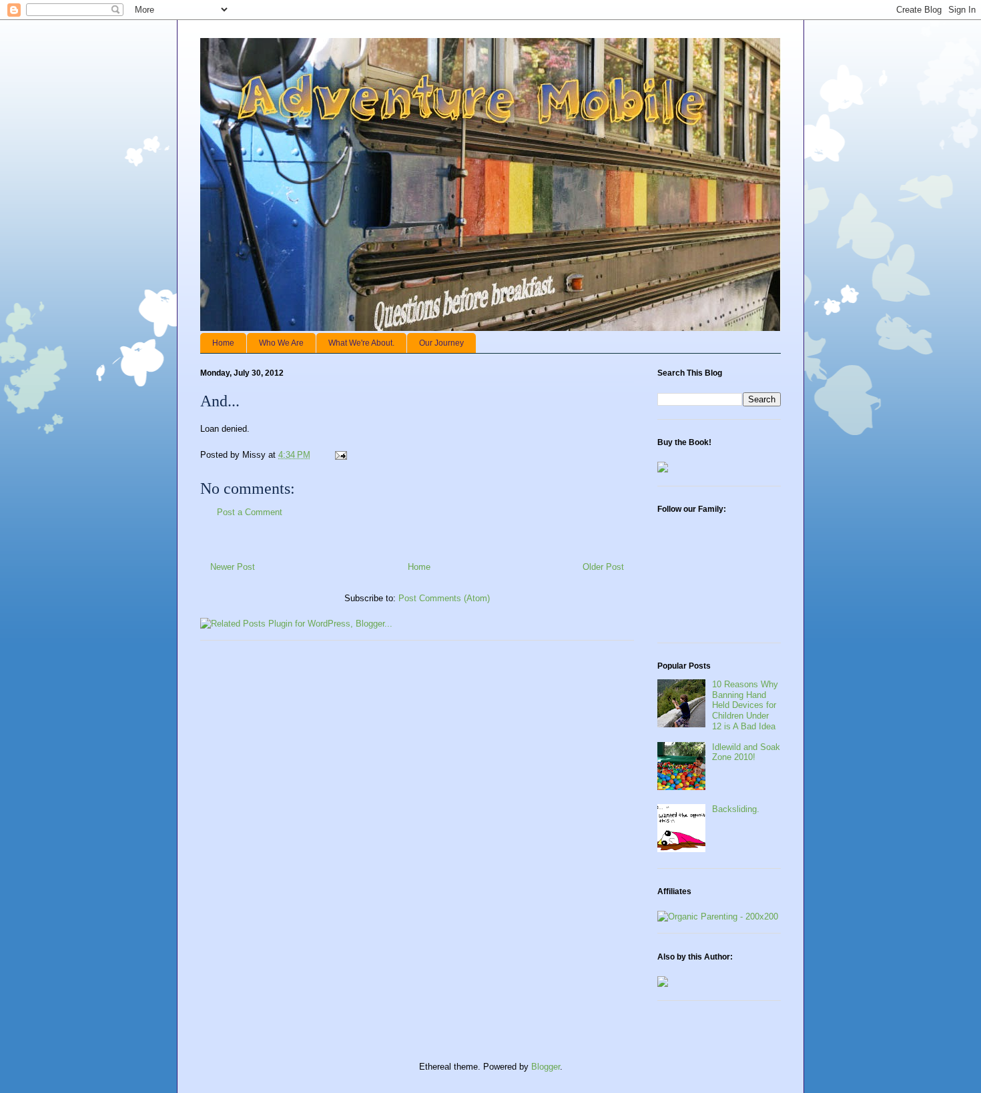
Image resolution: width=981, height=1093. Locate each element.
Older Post (603, 567)
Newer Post (232, 567)
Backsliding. (735, 809)
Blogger (545, 1067)
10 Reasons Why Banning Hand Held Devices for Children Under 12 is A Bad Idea (745, 705)
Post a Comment (249, 512)
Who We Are (281, 343)
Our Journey (441, 343)
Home (223, 343)
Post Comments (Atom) (444, 598)
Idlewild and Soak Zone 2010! (746, 752)
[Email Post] (340, 455)
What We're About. (361, 343)
